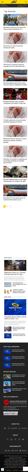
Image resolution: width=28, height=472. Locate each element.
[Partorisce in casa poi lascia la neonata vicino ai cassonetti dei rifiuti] (15, 57)
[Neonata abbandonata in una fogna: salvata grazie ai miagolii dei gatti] (15, 172)
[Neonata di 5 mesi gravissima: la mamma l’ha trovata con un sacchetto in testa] (15, 190)
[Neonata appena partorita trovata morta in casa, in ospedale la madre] (15, 75)
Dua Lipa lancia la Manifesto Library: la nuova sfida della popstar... (18, 383)
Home (4, 9)
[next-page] (10, 206)
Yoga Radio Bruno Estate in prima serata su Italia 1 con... (15, 318)
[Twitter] (19, 439)
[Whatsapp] (8, 428)
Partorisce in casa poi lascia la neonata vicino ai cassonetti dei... (14, 65)
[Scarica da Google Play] (12, 450)
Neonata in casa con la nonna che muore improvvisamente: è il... (14, 28)
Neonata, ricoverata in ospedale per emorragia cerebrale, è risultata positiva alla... (15, 160)
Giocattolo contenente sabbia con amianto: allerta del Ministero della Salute (19, 291)
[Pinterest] (15, 439)
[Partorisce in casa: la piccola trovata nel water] (15, 38)
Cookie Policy (15, 470)
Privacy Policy (8, 470)
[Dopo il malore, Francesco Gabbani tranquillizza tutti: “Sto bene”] (7, 328)
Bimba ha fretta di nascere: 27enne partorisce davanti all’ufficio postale (14, 140)
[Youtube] (23, 439)
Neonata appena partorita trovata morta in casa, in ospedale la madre (15, 84)
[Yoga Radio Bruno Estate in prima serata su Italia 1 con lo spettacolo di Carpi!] (15, 307)
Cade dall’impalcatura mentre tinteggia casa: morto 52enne (19, 284)
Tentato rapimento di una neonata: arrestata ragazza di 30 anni (14, 121)
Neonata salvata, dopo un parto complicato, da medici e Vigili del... (15, 102)
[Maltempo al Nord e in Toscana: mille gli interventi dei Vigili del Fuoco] (15, 265)
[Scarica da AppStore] (5, 450)
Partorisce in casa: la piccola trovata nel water (13, 47)
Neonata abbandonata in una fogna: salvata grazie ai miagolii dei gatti (15, 180)
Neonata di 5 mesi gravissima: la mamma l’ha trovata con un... (14, 199)
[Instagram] (11, 439)
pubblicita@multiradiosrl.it (13, 409)
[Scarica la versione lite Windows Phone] (20, 450)
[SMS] (5, 428)
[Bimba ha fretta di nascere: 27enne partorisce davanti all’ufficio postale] (15, 131)
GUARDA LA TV (22, 6)
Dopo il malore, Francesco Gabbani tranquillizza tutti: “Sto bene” (19, 329)
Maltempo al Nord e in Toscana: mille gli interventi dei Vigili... (14, 273)
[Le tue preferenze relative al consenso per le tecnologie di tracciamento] (2, 469)
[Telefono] (19, 428)
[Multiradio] (15, 404)
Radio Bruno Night (4, 6)
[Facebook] (7, 439)
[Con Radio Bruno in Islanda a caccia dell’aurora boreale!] (7, 376)
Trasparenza (22, 470)
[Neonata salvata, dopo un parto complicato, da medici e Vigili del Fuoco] (15, 94)
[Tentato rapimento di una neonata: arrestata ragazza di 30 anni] (15, 112)
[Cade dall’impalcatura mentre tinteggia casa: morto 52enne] (7, 284)
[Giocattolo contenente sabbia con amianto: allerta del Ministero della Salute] (7, 291)
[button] (26, 2)
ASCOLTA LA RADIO (23, 5)
